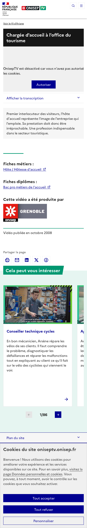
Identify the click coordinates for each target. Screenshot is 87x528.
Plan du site (15, 437)
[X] (36, 260)
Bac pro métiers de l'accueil (25, 187)
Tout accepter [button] (44, 498)
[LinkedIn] (27, 260)
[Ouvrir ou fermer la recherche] (73, 5)
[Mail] (17, 260)
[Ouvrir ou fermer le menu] (81, 5)
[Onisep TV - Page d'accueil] (34, 8)
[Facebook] (46, 260)
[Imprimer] (7, 260)
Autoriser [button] (43, 84)
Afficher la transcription (25, 98)
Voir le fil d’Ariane (13, 23)
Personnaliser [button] (43, 521)
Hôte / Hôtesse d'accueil (22, 169)
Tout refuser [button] (43, 509)
